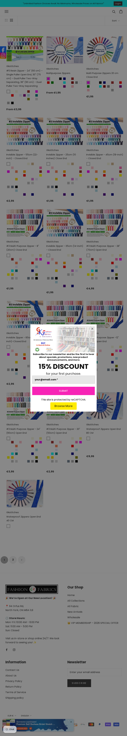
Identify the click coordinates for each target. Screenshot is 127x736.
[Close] (92, 328)
